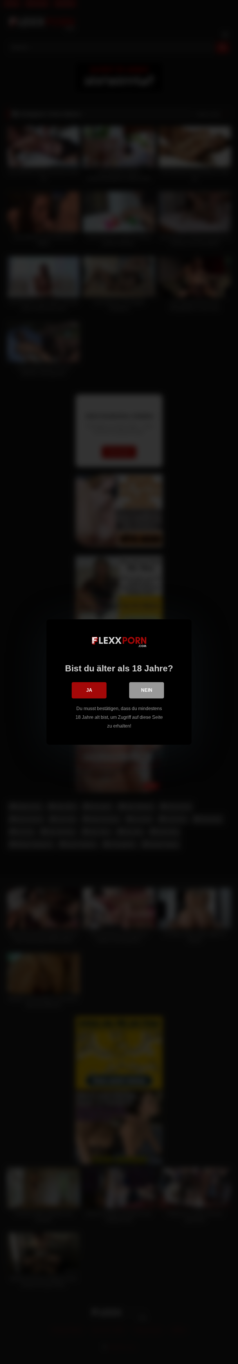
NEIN (146, 690)
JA (89, 690)
